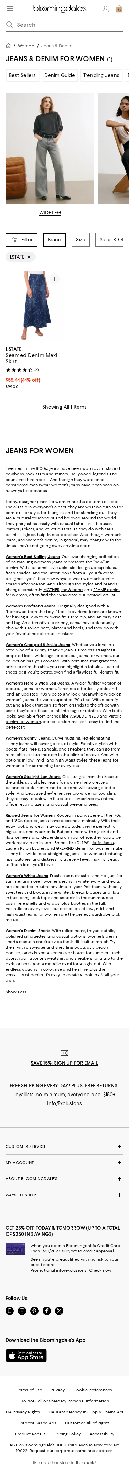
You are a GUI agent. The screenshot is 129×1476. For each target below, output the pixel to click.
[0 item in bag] (119, 9)
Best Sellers (22, 75)
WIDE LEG (50, 212)
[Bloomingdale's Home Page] (60, 9)
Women (26, 46)
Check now (100, 1270)
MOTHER (51, 589)
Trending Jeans (101, 75)
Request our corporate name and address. (71, 1450)
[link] (34, 367)
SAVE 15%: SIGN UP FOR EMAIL (64, 1063)
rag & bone (72, 589)
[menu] (10, 8)
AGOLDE (78, 716)
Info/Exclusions (64, 1103)
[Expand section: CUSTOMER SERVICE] (64, 1146)
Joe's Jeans (103, 842)
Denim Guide (59, 75)
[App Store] (26, 1355)
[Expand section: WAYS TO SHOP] (64, 1195)
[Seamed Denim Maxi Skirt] (34, 306)
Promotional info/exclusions (58, 1270)
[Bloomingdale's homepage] (10, 46)
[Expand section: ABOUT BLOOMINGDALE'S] (64, 1179)
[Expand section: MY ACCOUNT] (64, 1163)
